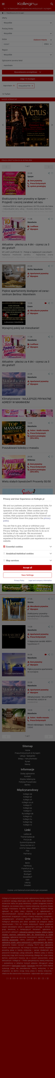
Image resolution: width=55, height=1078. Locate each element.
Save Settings (27, 575)
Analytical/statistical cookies (20, 553)
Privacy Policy (19, 580)
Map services (12, 560)
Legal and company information (40, 580)
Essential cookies (14, 546)
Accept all (27, 567)
